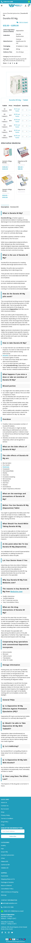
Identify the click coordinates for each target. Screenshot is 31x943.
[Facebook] (2, 932)
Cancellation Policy (7, 889)
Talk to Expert (23, 22)
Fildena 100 (4, 861)
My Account (5, 809)
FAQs (2, 825)
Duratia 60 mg (20, 60)
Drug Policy (4, 822)
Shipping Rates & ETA (8, 879)
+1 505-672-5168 (8, 2)
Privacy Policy (5, 815)
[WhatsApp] (29, 2)
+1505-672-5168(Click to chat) (14, 911)
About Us (4, 802)
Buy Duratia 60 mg (12, 59)
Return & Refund (6, 885)
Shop (2, 812)
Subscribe (12, 836)
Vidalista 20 (4, 868)
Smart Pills (4, 852)
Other (3, 858)
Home (5, 13)
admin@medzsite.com (10, 903)
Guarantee (4, 876)
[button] (1, 5)
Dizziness (6, 467)
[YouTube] (12, 932)
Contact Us (4, 806)
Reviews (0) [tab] (14, 207)
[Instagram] (9, 932)
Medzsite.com (16, 591)
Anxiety (3, 845)
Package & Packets (7, 882)
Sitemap (3, 895)
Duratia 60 (12, 60)
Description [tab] (5, 207)
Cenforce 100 (5, 865)
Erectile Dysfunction (14, 13)
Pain (2, 849)
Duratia (5, 356)
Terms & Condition (7, 818)
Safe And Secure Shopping (9, 892)
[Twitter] (5, 932)
